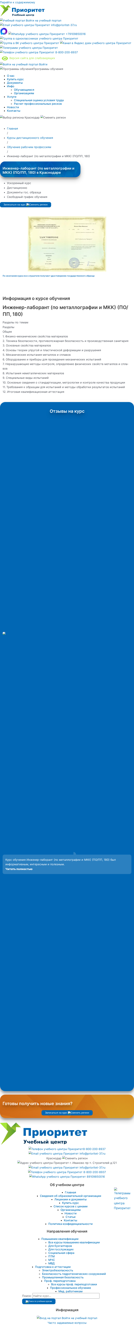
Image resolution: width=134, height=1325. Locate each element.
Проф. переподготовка (60, 1281)
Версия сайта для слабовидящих (31, 58)
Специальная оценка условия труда (39, 100)
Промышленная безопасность (63, 1277)
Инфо (10, 86)
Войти (42, 64)
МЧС (51, 1260)
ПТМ (51, 1256)
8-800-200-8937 (66, 52)
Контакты (13, 110)
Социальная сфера (61, 1253)
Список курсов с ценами (71, 1206)
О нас (10, 75)
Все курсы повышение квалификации (74, 1242)
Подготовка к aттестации (53, 1267)
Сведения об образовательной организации (70, 1196)
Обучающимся (24, 89)
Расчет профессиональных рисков (38, 103)
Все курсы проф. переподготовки (74, 1284)
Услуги (11, 96)
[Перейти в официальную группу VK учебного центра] (30, 43)
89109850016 (95, 1176)
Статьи (71, 1217)
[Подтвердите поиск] (38, 1301)
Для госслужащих (61, 1249)
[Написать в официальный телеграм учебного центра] (29, 47)
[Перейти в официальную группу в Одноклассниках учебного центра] (39, 38)
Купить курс (15, 79)
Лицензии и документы (70, 1199)
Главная (70, 1192)
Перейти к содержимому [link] (17, 2)
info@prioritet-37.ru (63, 25)
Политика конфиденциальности (70, 1224)
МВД (51, 1263)
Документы (15, 82)
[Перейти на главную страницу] (22, 15)
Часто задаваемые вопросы (67, 1322)
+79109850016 (75, 34)
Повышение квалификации (60, 1239)
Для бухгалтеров (60, 1246)
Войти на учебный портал (43, 20)
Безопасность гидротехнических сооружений (74, 1274)
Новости (13, 107)
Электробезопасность (57, 1270)
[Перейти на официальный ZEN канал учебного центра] (95, 43)
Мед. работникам (70, 1291)
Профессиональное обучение (70, 1288)
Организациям (24, 93)
